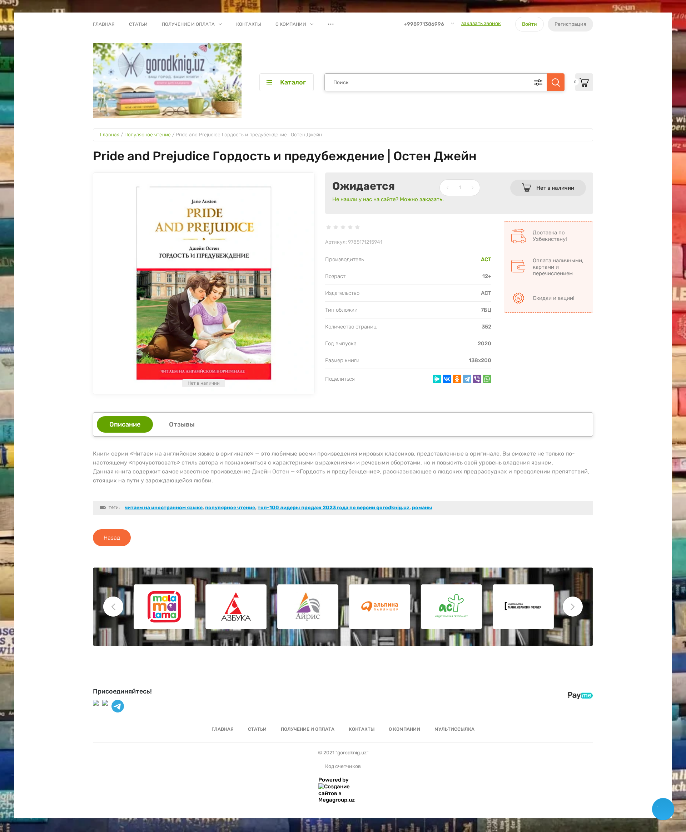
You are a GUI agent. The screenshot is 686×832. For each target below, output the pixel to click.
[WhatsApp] (487, 379)
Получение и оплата (188, 24)
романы (422, 508)
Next (573, 607)
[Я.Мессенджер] (437, 379)
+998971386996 (424, 24)
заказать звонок (481, 23)
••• (331, 24)
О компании (290, 24)
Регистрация (570, 24)
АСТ (486, 259)
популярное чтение (230, 508)
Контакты (248, 24)
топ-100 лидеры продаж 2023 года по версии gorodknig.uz (333, 508)
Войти (529, 24)
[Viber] (477, 379)
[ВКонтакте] (447, 379)
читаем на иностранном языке (164, 508)
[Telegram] (467, 379)
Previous (113, 607)
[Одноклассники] (457, 379)
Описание (124, 424)
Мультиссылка (454, 729)
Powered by (333, 780)
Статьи (138, 24)
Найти (556, 82)
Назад (112, 537)
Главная (104, 24)
